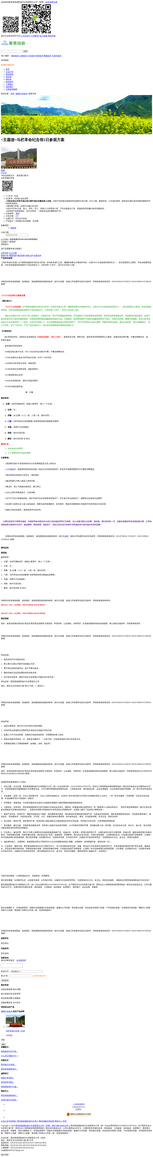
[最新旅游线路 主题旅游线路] (76, 134)
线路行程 (5, 256)
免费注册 (53, 2)
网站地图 (42, 1121)
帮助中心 (58, 1121)
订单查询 (35, 36)
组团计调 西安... (7, 1078)
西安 (18, 213)
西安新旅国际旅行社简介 (27, 1121)
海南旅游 (15, 56)
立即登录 (5, 253)
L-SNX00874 (25, 36)
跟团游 (13, 228)
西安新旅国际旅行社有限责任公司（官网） (33, 1126)
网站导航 (52, 36)
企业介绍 (5, 1121)
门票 (9, 421)
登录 (47, 2)
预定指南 (21, 256)
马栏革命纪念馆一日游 (15, 1031)
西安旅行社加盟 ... (8, 1065)
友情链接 (50, 1121)
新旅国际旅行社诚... (9, 1087)
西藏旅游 (47, 56)
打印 (5, 173)
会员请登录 (21, 960)
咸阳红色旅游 (21, 94)
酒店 (12, 469)
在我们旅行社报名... (9, 1100)
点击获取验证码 (39, 976)
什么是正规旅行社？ (9, 1056)
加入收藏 (43, 36)
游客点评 (29, 256)
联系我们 (13, 1121)
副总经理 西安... (7, 1082)
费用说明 (13, 256)
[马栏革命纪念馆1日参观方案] (19, 168)
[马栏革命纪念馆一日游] (15, 1027)
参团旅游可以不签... (9, 1051)
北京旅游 (31, 56)
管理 (64, 1121)
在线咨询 (37, 256)
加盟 (66, 536)
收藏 (3, 170)
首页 (12, 94)
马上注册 (13, 253)
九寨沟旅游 (56, 56)
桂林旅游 (39, 56)
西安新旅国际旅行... (9, 1069)
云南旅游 (23, 56)
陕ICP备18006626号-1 (61, 1126)
